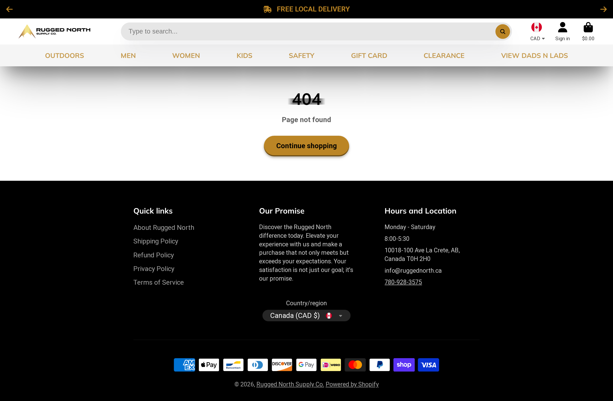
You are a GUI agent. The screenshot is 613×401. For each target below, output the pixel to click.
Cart (588, 31)
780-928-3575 (403, 282)
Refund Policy (153, 255)
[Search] (502, 31)
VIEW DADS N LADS (534, 55)
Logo (54, 31)
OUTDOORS (64, 55)
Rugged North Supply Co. (290, 384)
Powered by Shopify (352, 384)
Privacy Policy (153, 269)
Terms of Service (158, 282)
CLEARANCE (444, 55)
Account (562, 31)
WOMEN (186, 55)
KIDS (244, 55)
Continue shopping (306, 146)
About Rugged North (163, 228)
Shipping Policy (155, 241)
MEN (128, 55)
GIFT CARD (369, 55)
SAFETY (301, 55)
